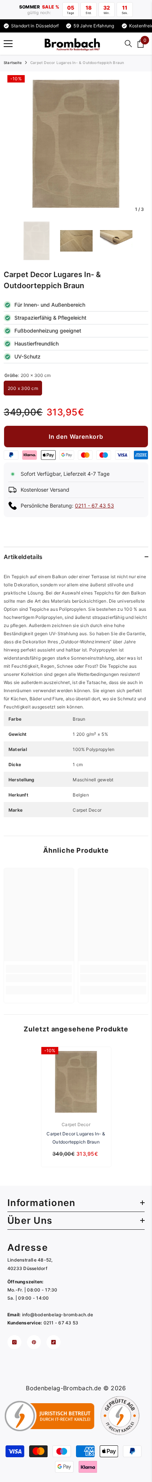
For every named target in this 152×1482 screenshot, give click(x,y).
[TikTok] (53, 1342)
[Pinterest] (34, 1342)
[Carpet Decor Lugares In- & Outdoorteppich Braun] (76, 1082)
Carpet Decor (76, 1124)
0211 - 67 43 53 (94, 505)
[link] (39, 978)
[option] (76, 143)
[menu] (8, 43)
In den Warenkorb (76, 436)
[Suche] (128, 43)
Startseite (13, 62)
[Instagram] (14, 1342)
